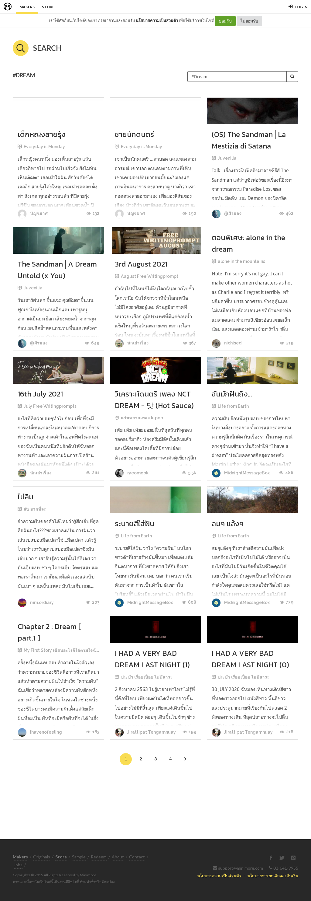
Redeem (99, 856)
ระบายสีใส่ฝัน (134, 523)
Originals (41, 856)
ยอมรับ (225, 20)
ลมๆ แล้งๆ (228, 523)
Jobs (18, 864)
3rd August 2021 (141, 264)
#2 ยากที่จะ (35, 509)
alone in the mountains (241, 261)
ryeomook (137, 472)
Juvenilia (227, 158)
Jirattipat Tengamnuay (151, 732)
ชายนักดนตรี (134, 134)
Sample (79, 856)
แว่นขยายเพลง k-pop (142, 417)
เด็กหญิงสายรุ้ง (42, 134)
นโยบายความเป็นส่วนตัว (157, 20)
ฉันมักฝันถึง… (232, 394)
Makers (27, 7)
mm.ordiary (41, 602)
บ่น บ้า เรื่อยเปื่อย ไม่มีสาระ (147, 677)
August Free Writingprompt (149, 276)
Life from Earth (233, 406)
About (118, 856)
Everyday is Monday (44, 146)
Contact (137, 856)
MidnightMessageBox (246, 472)
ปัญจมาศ (38, 213)
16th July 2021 (40, 394)
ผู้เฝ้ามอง (232, 213)
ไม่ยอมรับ (249, 20)
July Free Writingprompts (50, 406)
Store (48, 7)
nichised (232, 342)
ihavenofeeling (45, 732)
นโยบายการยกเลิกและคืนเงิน (273, 875)
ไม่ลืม (25, 496)
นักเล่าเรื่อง (137, 342)
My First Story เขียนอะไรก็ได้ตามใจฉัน (61, 650)
